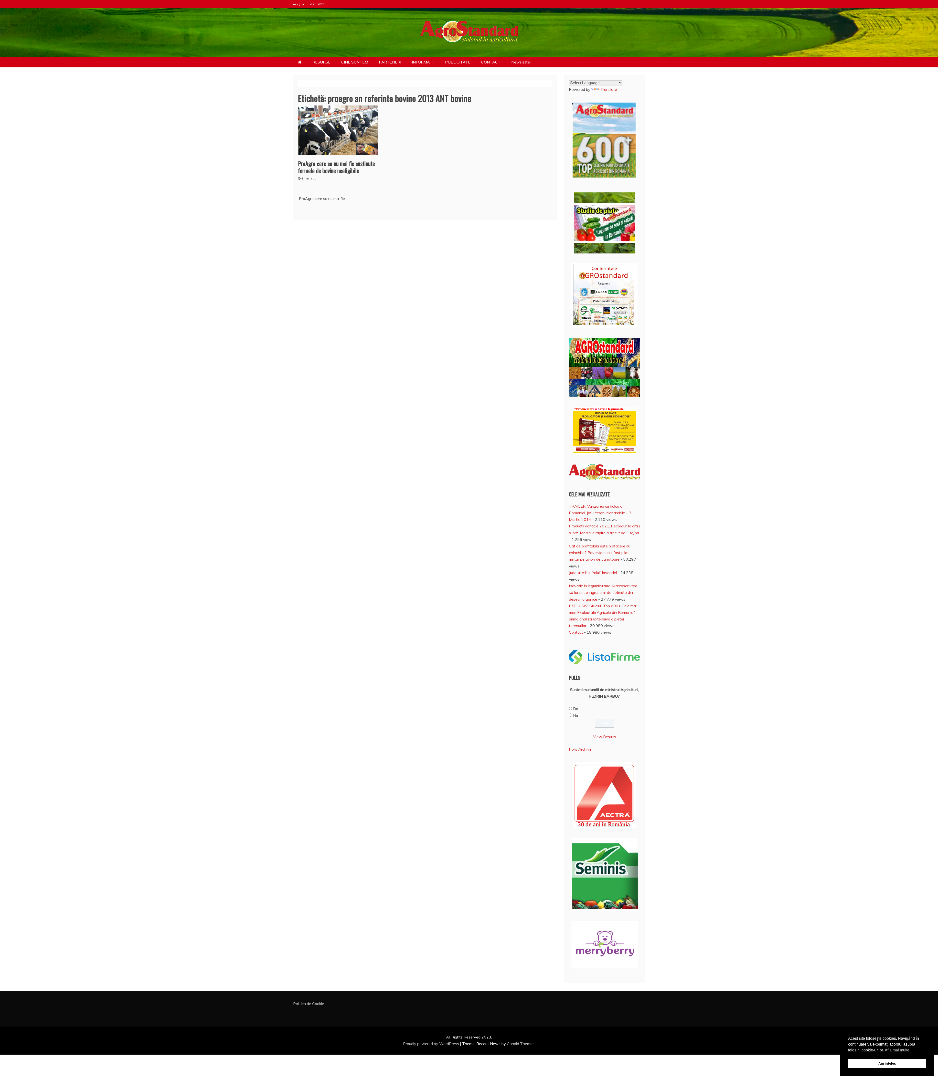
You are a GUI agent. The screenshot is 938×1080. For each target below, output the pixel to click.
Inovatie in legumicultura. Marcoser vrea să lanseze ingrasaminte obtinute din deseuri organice (603, 592)
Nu (575, 715)
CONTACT (491, 62)
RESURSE (321, 62)
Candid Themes (520, 1043)
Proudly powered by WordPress (431, 1043)
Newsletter (521, 62)
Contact (576, 632)
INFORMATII (423, 62)
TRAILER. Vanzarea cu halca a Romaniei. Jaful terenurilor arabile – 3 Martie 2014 (600, 513)
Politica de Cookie (308, 1003)
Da (575, 708)
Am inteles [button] (887, 1063)
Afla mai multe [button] (897, 1050)
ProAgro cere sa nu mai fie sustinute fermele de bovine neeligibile (336, 167)
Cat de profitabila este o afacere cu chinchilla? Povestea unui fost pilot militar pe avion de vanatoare (599, 553)
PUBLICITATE (457, 62)
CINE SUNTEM (354, 62)
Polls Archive (580, 749)
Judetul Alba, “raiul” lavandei (593, 572)
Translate (608, 89)
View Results (604, 736)
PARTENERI (390, 62)
